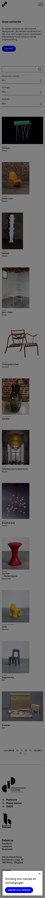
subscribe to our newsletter (19, 890)
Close (40, 873)
